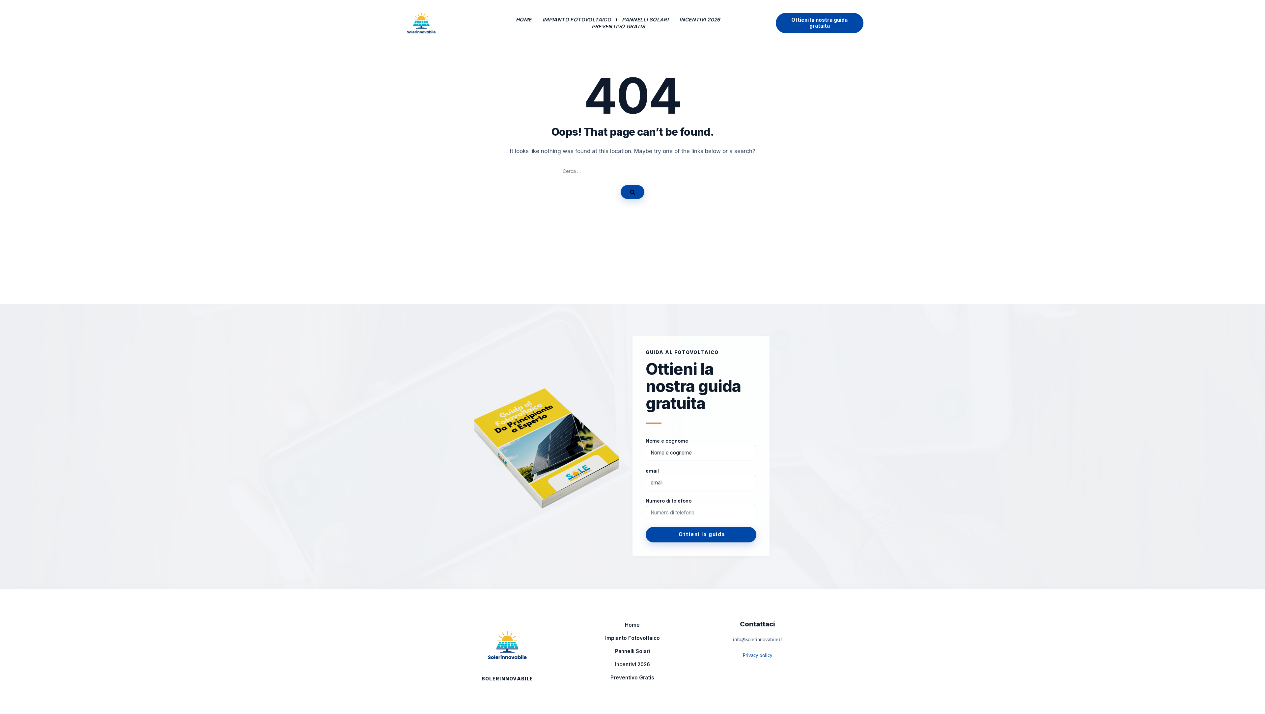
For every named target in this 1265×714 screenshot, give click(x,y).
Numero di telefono (668, 501)
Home (524, 19)
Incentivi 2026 (699, 19)
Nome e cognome (667, 441)
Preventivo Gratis (618, 26)
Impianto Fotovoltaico (577, 19)
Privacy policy (757, 656)
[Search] (632, 192)
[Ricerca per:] (632, 171)
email (652, 471)
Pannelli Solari (645, 19)
